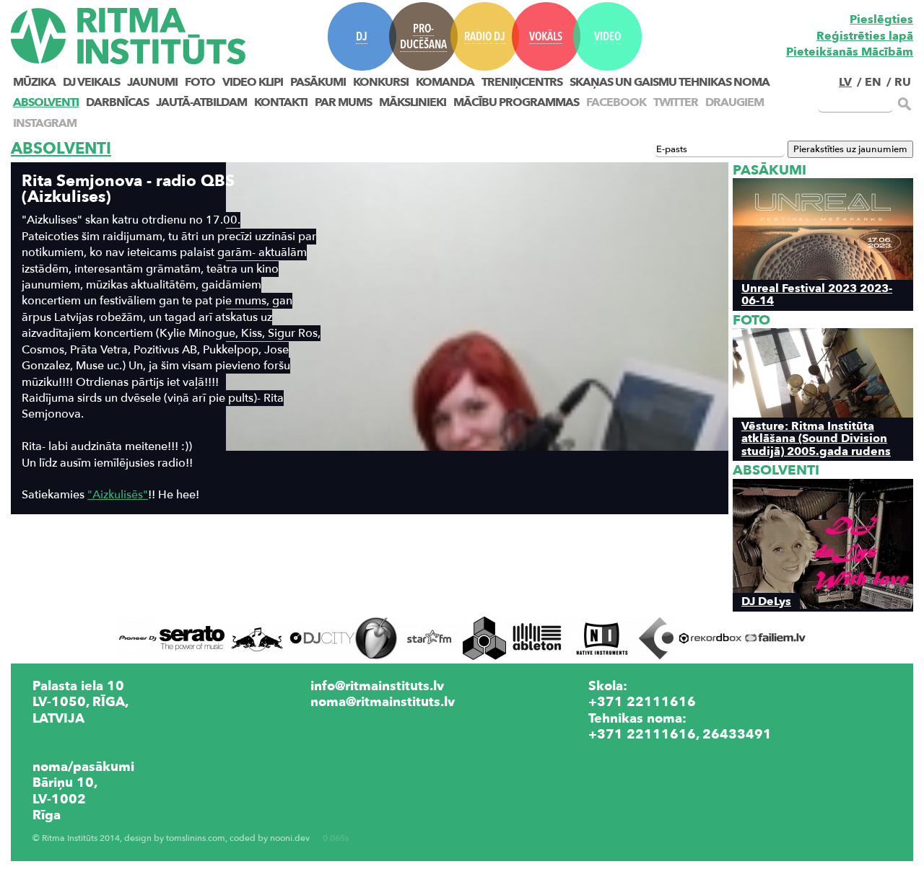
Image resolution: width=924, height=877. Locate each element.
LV (845, 82)
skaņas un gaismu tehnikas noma (670, 82)
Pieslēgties (881, 19)
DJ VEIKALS (91, 82)
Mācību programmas (516, 102)
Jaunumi (152, 82)
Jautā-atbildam (201, 102)
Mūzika (34, 82)
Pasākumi (318, 82)
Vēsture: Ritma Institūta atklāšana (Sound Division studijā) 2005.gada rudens (816, 438)
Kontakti (281, 102)
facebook (616, 102)
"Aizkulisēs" (117, 495)
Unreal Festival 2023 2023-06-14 (816, 294)
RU (902, 82)
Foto (200, 82)
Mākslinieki (412, 102)
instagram (45, 123)
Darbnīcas (117, 102)
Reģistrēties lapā (864, 36)
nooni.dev (290, 838)
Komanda (445, 82)
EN (873, 82)
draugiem (734, 102)
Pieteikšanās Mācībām (849, 52)
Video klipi (252, 82)
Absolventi (46, 102)
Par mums (343, 102)
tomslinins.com (195, 838)
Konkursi (381, 82)
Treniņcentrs (521, 82)
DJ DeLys (766, 601)
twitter (675, 102)
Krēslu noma (628, 750)
